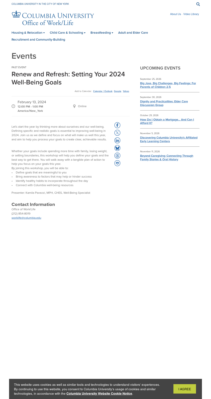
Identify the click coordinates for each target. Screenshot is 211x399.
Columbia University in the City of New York (40, 3)
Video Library (191, 14)
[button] (117, 125)
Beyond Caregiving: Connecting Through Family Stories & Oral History (166, 158)
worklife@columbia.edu (26, 218)
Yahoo (126, 91)
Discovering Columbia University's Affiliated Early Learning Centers (168, 139)
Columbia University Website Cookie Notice (99, 393)
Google (117, 91)
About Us (175, 14)
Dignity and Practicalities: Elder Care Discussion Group (164, 103)
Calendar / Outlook (102, 91)
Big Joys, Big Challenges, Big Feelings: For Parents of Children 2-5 (168, 85)
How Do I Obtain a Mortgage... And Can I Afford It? (167, 121)
